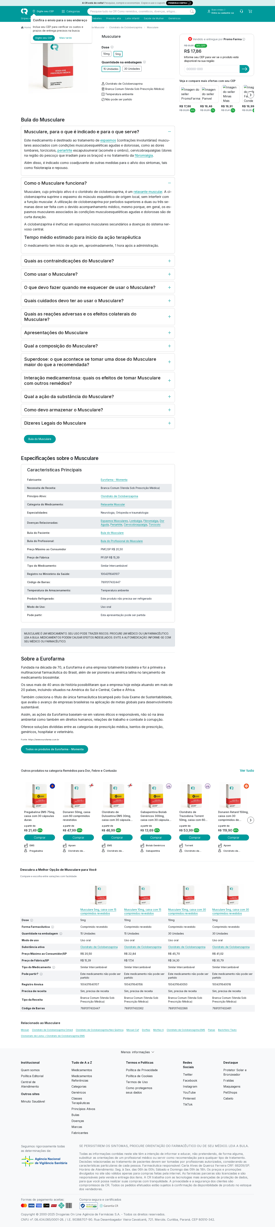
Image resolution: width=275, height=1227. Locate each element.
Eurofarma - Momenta (114, 479)
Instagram (190, 1086)
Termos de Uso (137, 1082)
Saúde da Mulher (154, 18)
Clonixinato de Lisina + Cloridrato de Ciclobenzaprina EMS (53, 1035)
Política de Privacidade (142, 1070)
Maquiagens (231, 1086)
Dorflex (146, 1030)
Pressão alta (113, 18)
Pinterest (189, 1098)
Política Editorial (32, 1076)
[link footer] (88, 1206)
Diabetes (96, 18)
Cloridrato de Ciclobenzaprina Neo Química (99, 1030)
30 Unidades (132, 68)
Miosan (25, 1030)
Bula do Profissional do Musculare (122, 541)
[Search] (192, 11)
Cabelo (228, 1098)
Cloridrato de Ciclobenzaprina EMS (186, 1030)
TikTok (187, 1104)
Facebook (190, 1080)
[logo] (24, 11)
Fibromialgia (150, 520)
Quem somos (30, 1070)
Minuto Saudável (33, 1101)
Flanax (211, 1030)
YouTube (189, 1092)
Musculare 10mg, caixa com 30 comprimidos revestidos (187, 911)
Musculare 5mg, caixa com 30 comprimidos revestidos (230, 911)
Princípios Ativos (83, 1109)
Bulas (75, 1115)
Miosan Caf (132, 1030)
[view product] (40, 796)
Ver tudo (247, 770)
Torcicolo (155, 524)
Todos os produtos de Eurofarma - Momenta (54, 749)
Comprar (39, 837)
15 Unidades (110, 68)
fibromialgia (144, 155)
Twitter (188, 1074)
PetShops (230, 1092)
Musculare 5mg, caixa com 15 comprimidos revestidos (98, 911)
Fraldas (228, 1080)
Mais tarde (65, 37)
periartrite (64, 150)
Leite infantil (132, 18)
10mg (106, 53)
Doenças (77, 1121)
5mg (118, 54)
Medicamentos (81, 1070)
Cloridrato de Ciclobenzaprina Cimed (52, 1030)
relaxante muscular (148, 192)
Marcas (76, 1127)
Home (27, 27)
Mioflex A (158, 1030)
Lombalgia (135, 520)
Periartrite (116, 524)
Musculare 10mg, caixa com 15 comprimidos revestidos (142, 911)
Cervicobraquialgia (135, 524)
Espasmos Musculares (114, 520)
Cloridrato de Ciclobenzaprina (125, 27)
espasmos (108, 140)
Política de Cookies (139, 1076)
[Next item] (250, 95)
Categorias (78, 1086)
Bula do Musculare (39, 439)
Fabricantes (79, 1133)
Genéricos (174, 18)
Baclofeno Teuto (227, 1030)
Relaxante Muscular (93, 27)
